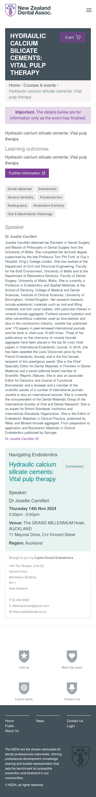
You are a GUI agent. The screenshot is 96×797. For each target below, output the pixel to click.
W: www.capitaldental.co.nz (28, 611)
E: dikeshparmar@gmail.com (29, 605)
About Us (12, 730)
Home (14, 85)
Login (71, 725)
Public (9, 725)
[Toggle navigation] (89, 10)
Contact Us (75, 720)
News (40, 720)
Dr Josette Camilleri (19, 438)
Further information (24, 172)
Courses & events (40, 85)
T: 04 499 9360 (19, 599)
